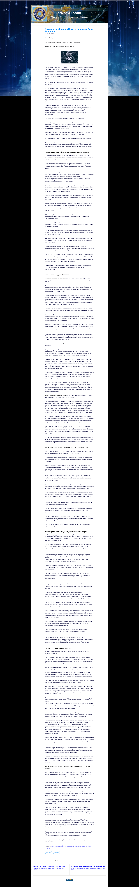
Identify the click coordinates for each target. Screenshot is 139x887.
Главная (36, 24)
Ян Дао (46, 33)
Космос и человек (69, 13)
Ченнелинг (56, 852)
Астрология (48, 852)
